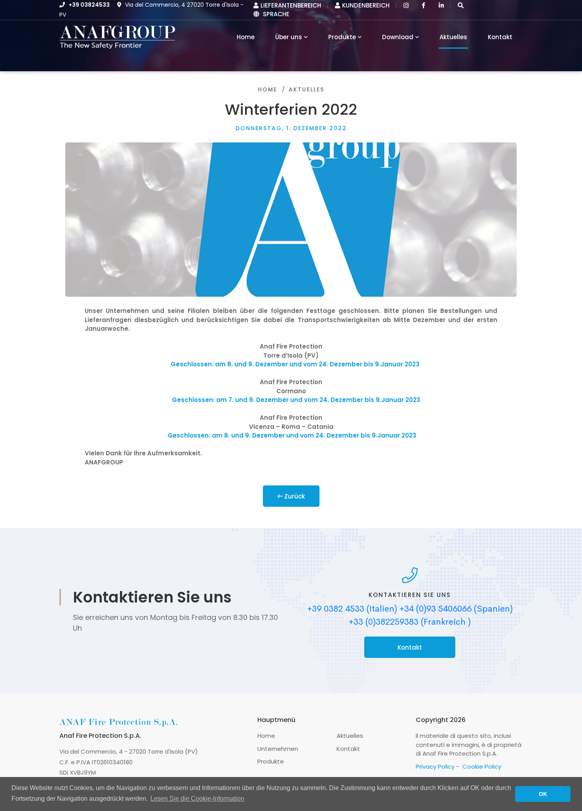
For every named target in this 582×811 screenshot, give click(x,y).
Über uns (288, 37)
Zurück (294, 496)
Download (397, 37)
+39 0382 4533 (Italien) (352, 608)
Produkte (342, 37)
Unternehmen (277, 749)
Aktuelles (453, 37)
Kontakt (500, 37)
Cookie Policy (481, 766)
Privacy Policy (435, 766)
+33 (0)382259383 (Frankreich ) (410, 621)
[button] (461, 5)
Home (267, 89)
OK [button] (543, 794)
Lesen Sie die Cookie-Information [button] (197, 798)
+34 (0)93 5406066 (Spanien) (456, 608)
